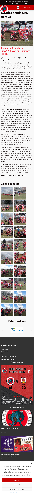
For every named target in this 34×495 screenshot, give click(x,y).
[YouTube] (26, 3)
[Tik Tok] (21, 3)
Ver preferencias (17, 489)
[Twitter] (12, 3)
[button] (31, 463)
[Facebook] (8, 3)
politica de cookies (13, 493)
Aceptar (17, 480)
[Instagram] (17, 3)
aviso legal (22, 493)
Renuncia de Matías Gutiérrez (9, 429)
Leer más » (4, 432)
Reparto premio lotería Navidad (10, 455)
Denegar (17, 485)
